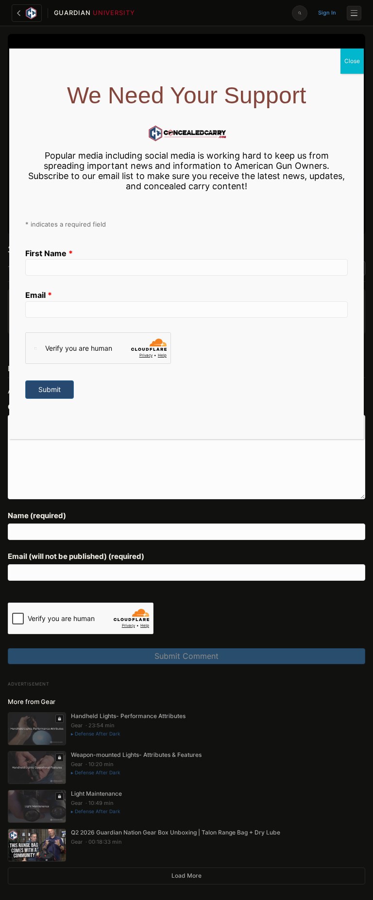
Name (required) (37, 515)
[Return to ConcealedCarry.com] (27, 13)
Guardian (94, 12)
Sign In (327, 12)
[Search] (299, 13)
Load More (186, 875)
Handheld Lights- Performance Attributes (128, 716)
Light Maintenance (96, 793)
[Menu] (354, 13)
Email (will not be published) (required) (76, 556)
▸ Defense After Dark (95, 733)
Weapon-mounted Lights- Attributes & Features (136, 754)
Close (352, 61)
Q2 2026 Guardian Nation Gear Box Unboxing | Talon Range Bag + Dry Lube (175, 832)
